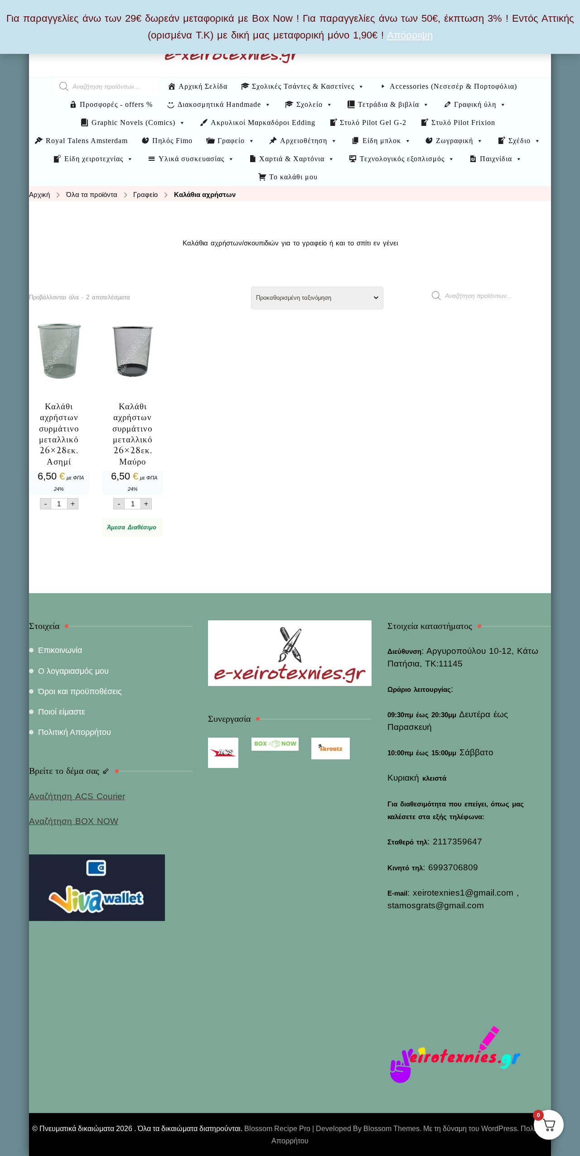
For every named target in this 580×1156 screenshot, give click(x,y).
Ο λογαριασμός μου (73, 671)
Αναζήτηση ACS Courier (77, 796)
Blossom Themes (391, 1128)
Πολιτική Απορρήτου (74, 732)
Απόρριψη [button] (410, 35)
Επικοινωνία (60, 650)
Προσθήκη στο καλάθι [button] (59, 406)
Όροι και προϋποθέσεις (80, 691)
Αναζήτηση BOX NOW (73, 821)
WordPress (499, 1128)
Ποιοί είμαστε (61, 711)
